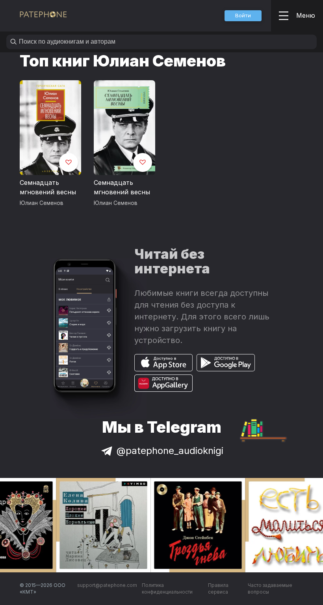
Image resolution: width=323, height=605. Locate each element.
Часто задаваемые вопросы (270, 588)
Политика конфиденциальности (167, 588)
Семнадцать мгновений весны (48, 187)
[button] (243, 15)
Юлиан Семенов (41, 203)
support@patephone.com (107, 585)
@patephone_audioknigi (170, 450)
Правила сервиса (218, 588)
